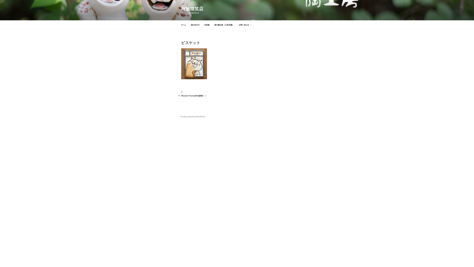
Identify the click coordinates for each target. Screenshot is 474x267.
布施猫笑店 (192, 8)
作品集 (207, 25)
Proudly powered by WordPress (192, 117)
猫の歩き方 (195, 25)
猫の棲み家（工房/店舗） (224, 25)
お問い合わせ (244, 25)
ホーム (183, 25)
